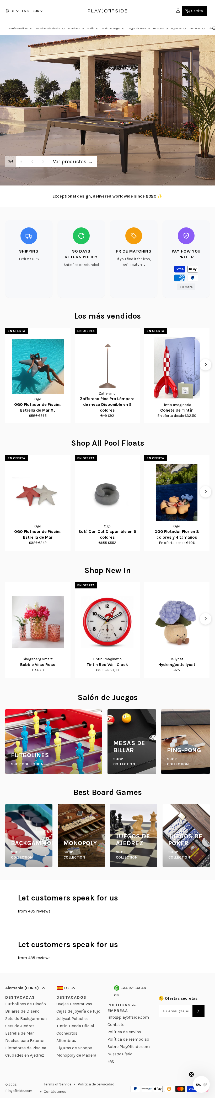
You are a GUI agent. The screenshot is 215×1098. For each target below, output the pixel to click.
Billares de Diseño (22, 1011)
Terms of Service (57, 1084)
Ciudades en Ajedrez (24, 1055)
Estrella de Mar (19, 1033)
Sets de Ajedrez (19, 1025)
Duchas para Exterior (25, 1040)
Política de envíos (124, 1031)
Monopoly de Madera (76, 1055)
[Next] (205, 364)
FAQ (111, 1061)
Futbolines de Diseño (25, 1003)
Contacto (116, 1024)
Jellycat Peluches (72, 1018)
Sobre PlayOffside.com (129, 1046)
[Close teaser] (191, 1074)
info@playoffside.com (128, 1017)
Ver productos (73, 162)
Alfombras (66, 1040)
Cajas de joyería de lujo (78, 1011)
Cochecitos (66, 1033)
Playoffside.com (18, 1091)
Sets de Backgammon (26, 1018)
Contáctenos (55, 1091)
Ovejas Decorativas (74, 1003)
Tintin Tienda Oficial (75, 1025)
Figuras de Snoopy (74, 1047)
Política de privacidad (96, 1084)
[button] (25, 10)
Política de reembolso (128, 1039)
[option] (107, 110)
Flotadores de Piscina (25, 1047)
